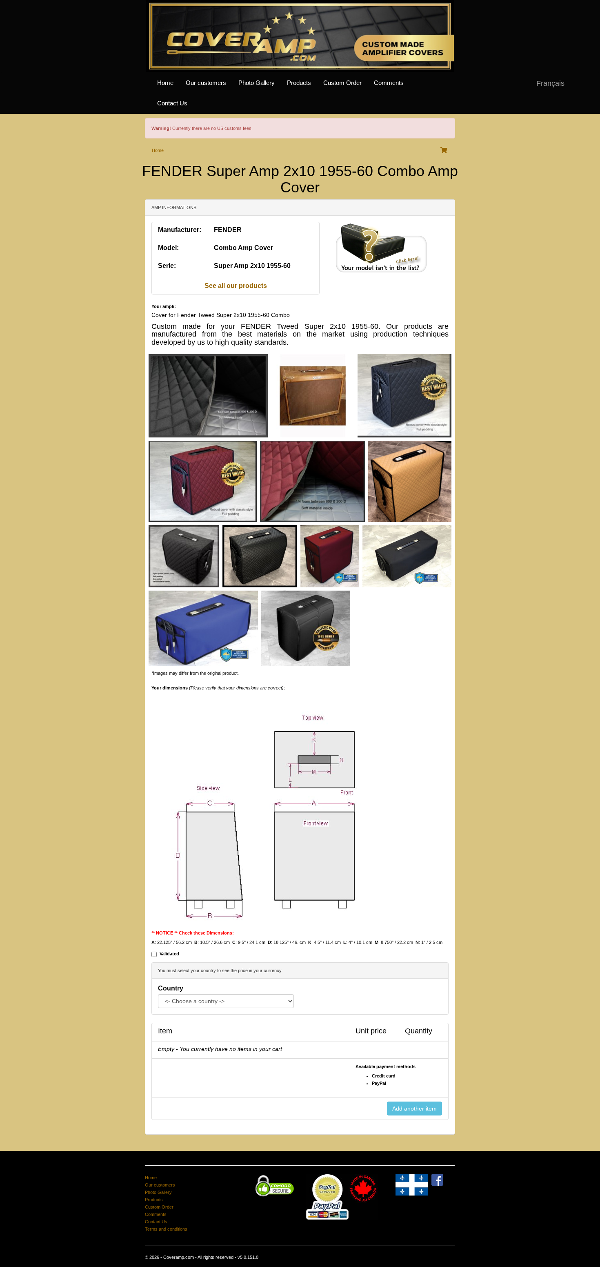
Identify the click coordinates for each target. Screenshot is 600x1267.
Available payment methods (386, 1066)
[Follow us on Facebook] (437, 1179)
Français (550, 83)
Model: (168, 247)
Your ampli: (163, 306)
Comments (389, 83)
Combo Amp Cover (243, 247)
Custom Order (342, 83)
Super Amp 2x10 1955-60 (252, 265)
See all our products (235, 285)
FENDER (228, 229)
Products (299, 83)
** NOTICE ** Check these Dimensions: (192, 932)
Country (170, 988)
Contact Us (172, 103)
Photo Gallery (256, 83)
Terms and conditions (166, 1229)
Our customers (206, 83)
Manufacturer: (179, 229)
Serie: (167, 265)
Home (165, 83)
